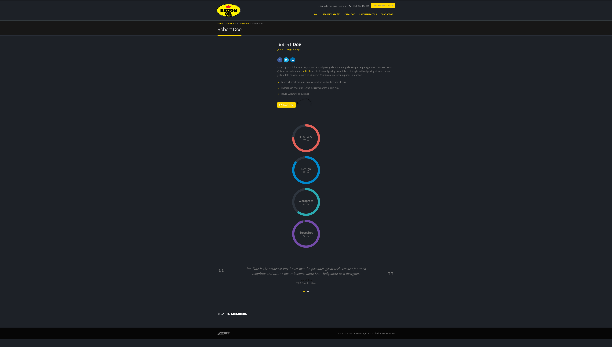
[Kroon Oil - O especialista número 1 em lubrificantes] (229, 10)
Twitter (286, 59)
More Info (288, 104)
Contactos (387, 14)
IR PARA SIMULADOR (383, 5)
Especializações (368, 14)
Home (316, 14)
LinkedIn (292, 59)
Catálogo (349, 14)
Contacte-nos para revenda (333, 6)
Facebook (279, 59)
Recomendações (331, 14)
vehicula (307, 71)
